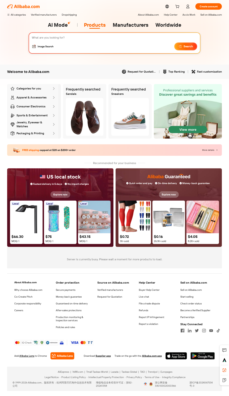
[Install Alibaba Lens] (224, 370)
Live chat (144, 296)
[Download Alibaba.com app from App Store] (176, 355)
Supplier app (103, 355)
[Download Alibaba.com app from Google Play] (203, 355)
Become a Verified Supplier (195, 310)
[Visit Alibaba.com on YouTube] (211, 330)
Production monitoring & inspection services (69, 319)
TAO (142, 371)
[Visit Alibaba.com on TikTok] (218, 330)
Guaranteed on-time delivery (72, 303)
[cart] (178, 7)
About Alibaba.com (25, 282)
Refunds (143, 310)
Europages (166, 371)
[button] (42, 46)
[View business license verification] (145, 384)
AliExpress (63, 371)
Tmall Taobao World (97, 371)
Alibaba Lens (26, 355)
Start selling (186, 296)
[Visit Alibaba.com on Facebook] (182, 330)
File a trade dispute (149, 303)
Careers (18, 310)
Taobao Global (129, 371)
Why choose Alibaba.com (28, 289)
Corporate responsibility (27, 303)
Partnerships (187, 317)
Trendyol (152, 371)
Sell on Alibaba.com (191, 289)
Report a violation (148, 324)
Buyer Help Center (149, 289)
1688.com (77, 371)
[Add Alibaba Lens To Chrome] (62, 355)
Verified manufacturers (110, 289)
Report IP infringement (151, 317)
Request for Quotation (109, 296)
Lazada (114, 371)
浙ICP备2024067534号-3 (201, 384)
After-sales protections (69, 310)
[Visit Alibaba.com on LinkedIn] (189, 330)
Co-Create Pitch (23, 296)
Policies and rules (65, 327)
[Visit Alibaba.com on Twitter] (197, 330)
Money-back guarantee (69, 296)
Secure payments (65, 289)
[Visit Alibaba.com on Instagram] (204, 330)
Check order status (191, 303)
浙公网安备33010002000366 (165, 384)
